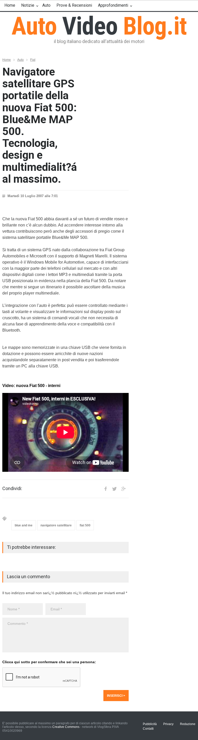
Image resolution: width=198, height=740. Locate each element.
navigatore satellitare (56, 525)
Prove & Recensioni (74, 5)
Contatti (148, 728)
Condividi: (12, 488)
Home (9, 5)
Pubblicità (150, 724)
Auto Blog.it (99, 26)
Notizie (27, 5)
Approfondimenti (113, 5)
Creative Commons (65, 727)
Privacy (168, 724)
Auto (46, 5)
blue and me (23, 525)
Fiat (32, 60)
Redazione (187, 724)
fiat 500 (85, 525)
